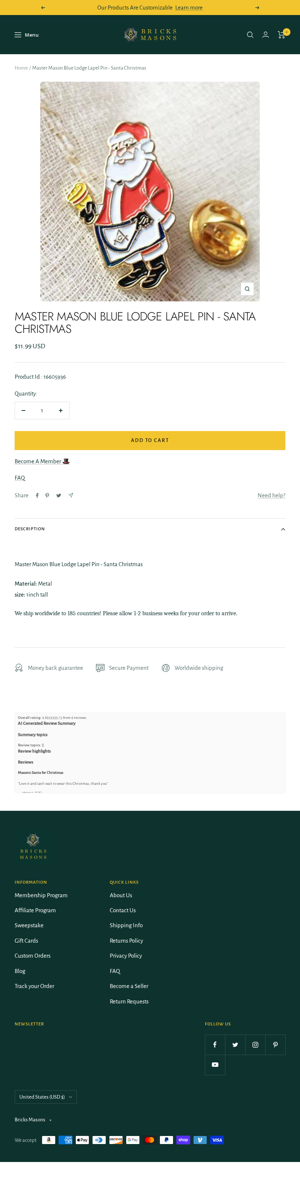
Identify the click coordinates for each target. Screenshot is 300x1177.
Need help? (271, 495)
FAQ (20, 478)
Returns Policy (126, 940)
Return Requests (129, 1001)
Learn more (189, 7)
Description (30, 529)
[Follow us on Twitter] (235, 1045)
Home (21, 68)
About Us (121, 895)
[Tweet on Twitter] (59, 495)
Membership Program (41, 895)
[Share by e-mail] (70, 495)
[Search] (250, 34)
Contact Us (123, 910)
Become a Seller (129, 986)
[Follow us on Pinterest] (275, 1045)
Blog (20, 971)
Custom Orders (32, 956)
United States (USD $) (42, 1097)
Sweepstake (29, 925)
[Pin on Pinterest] (47, 495)
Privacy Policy (126, 956)
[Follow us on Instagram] (255, 1045)
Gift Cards (26, 940)
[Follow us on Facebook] (215, 1045)
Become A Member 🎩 (42, 461)
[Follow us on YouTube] (215, 1065)
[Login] (265, 34)
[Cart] (281, 34)
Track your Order (34, 986)
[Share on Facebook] (37, 495)
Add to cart (150, 440)
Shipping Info (126, 925)
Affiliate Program (35, 910)
